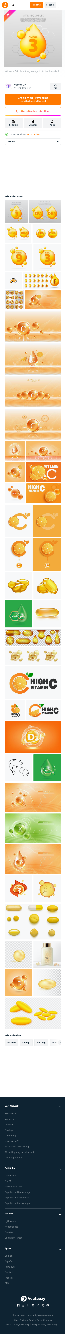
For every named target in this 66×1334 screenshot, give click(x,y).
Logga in (50, 5)
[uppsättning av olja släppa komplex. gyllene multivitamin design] (24, 353)
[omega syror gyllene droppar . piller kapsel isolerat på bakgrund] (32, 869)
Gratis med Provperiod (33, 99)
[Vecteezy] (5, 5)
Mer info (11, 141)
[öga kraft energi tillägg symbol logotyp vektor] (41, 324)
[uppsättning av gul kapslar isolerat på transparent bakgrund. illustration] (32, 1212)
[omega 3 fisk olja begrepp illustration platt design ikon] (18, 1151)
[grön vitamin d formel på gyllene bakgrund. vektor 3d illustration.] (18, 1179)
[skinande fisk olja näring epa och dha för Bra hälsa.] (21, 235)
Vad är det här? (33, 134)
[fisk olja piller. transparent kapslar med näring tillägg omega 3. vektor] (18, 1245)
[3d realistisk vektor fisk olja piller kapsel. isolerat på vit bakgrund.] (18, 826)
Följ (55, 88)
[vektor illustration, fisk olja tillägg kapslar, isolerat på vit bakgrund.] (18, 741)
